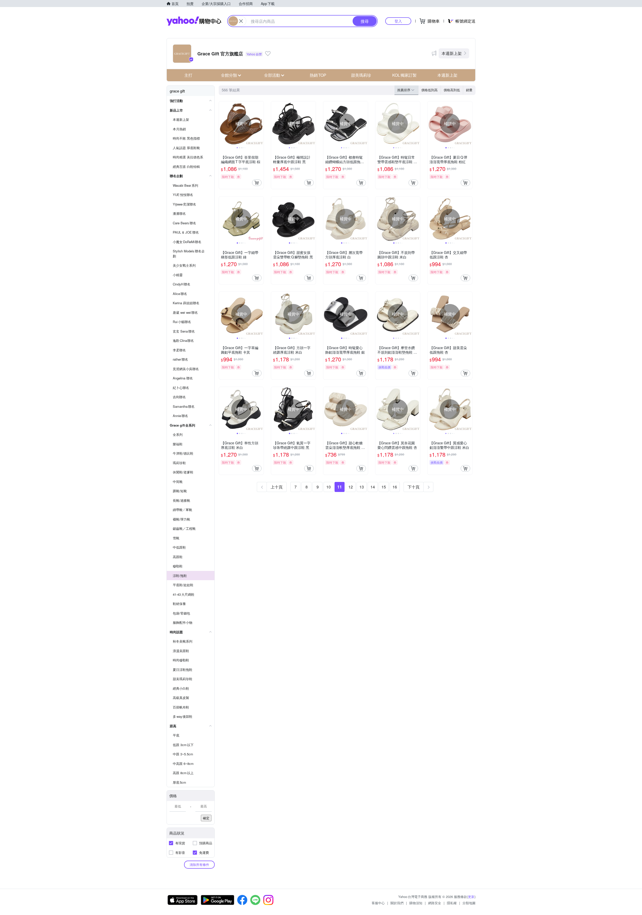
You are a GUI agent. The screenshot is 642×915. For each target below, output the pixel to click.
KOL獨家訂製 (404, 75)
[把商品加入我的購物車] (257, 182)
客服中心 (378, 902)
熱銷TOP (318, 75)
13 (361, 487)
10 (328, 487)
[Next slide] (260, 123)
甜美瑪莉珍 (361, 75)
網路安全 (434, 902)
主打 (188, 75)
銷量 (469, 89)
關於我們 (397, 902)
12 (350, 487)
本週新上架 (452, 53)
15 (383, 487)
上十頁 (277, 487)
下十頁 (414, 487)
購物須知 (415, 902)
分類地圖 (468, 902)
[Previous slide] (222, 123)
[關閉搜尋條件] (241, 21)
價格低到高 (429, 89)
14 (372, 487)
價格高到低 (452, 89)
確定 (206, 818)
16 (394, 487)
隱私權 (452, 902)
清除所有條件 (199, 864)
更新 (471, 896)
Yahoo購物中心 (194, 21)
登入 (398, 21)
